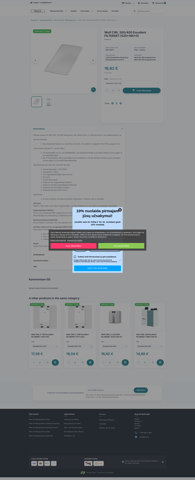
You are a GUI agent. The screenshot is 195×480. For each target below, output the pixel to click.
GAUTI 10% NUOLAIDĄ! (97, 268)
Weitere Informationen (58, 240)
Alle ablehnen (73, 246)
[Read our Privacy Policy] (120, 260)
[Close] (120, 210)
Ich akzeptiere (121, 246)
